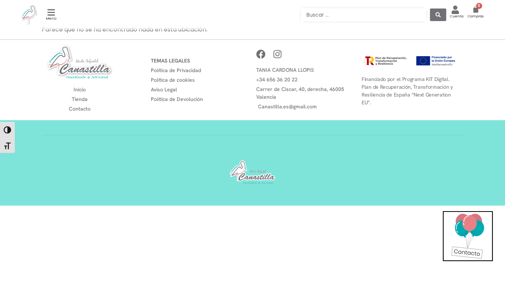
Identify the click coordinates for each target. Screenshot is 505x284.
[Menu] (51, 12)
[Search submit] (438, 15)
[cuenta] (455, 10)
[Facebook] (260, 54)
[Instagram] (277, 54)
